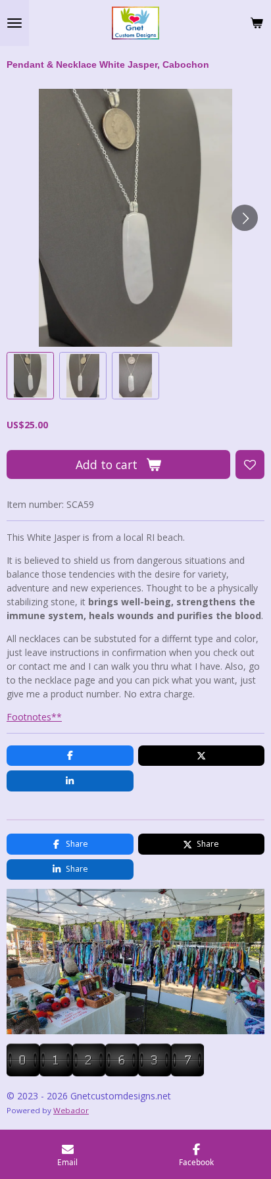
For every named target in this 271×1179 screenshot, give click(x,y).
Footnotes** (34, 717)
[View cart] (256, 23)
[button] (30, 375)
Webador (71, 1110)
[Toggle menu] (14, 23)
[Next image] (245, 218)
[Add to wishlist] (249, 464)
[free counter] (105, 1072)
